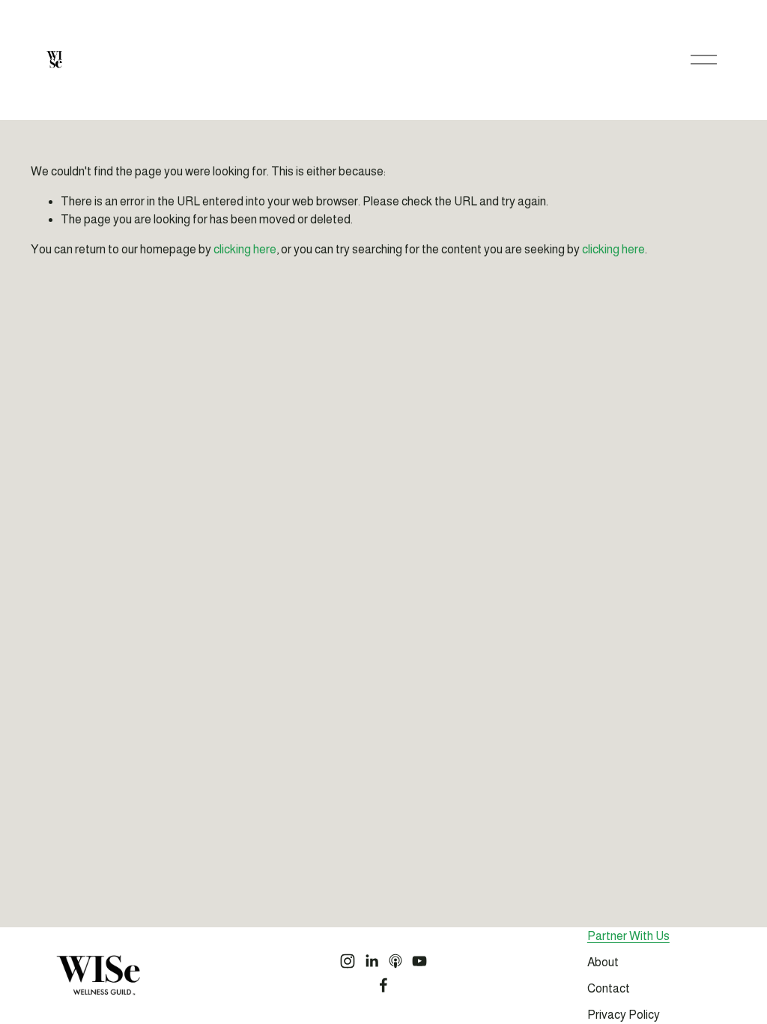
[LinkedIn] (371, 961)
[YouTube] (419, 961)
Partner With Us (628, 936)
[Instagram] (347, 961)
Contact (608, 988)
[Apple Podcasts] (395, 961)
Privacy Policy (623, 1014)
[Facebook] (383, 985)
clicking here (244, 249)
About (603, 962)
